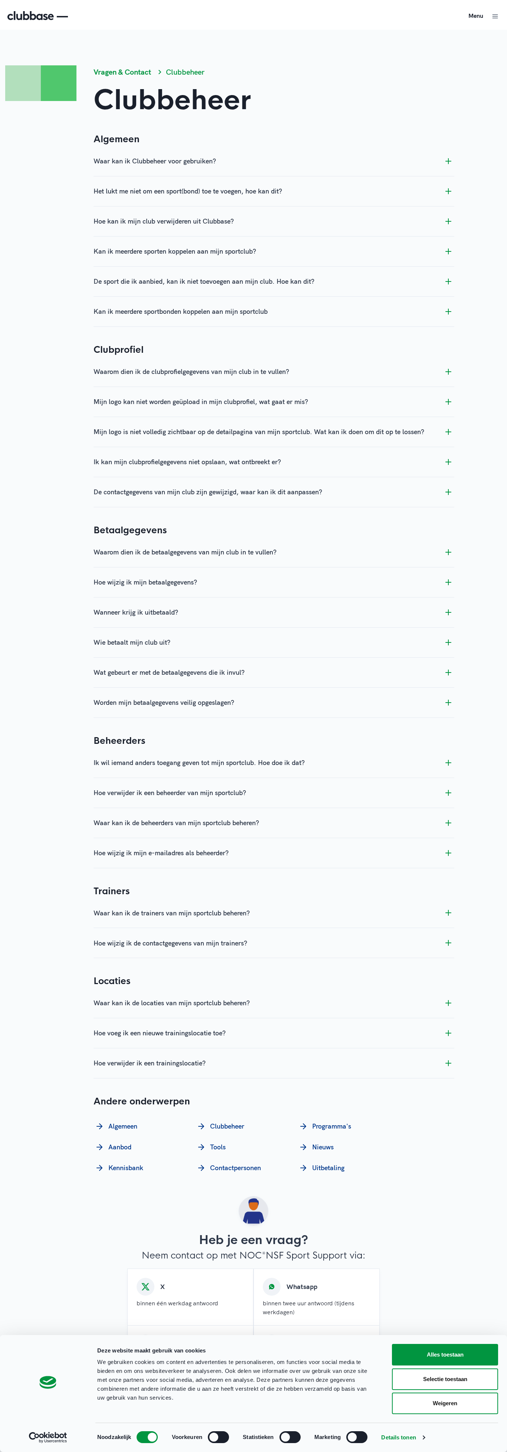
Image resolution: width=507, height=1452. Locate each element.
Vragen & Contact (122, 71)
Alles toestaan (445, 1354)
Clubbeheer (227, 1126)
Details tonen (398, 1437)
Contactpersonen (235, 1167)
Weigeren (445, 1403)
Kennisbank (125, 1167)
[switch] (218, 1437)
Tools (218, 1147)
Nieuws (323, 1147)
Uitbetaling (328, 1167)
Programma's (331, 1126)
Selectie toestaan (445, 1379)
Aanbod (119, 1147)
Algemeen (122, 1126)
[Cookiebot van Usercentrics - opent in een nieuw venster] (48, 1437)
